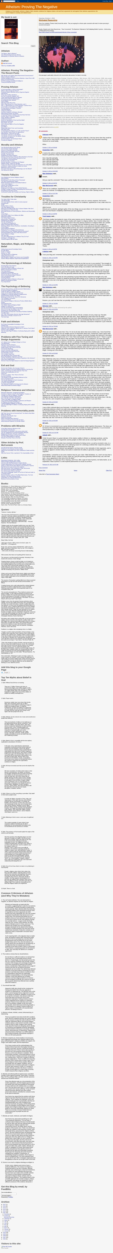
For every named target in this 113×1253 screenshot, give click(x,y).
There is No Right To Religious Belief (10, 399)
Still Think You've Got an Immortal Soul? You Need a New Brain (17, 413)
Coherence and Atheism (7, 137)
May (5, 1224)
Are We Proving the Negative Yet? (10, 96)
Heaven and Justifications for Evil (10, 372)
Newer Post (42, 470)
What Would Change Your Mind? (9, 113)
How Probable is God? (7, 352)
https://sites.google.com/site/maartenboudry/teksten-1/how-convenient (58, 32)
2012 (4, 1211)
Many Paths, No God (6, 122)
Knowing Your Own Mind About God (10, 310)
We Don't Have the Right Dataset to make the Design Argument (17, 360)
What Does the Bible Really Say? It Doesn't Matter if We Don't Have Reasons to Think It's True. (17, 209)
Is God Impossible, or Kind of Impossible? (12, 89)
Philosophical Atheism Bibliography (10, 98)
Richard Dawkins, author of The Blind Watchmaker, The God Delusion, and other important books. (17, 475)
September (7, 1218)
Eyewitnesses (4, 203)
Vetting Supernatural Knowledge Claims (11, 249)
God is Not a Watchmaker (8, 359)
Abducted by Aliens (6, 216)
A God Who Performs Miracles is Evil (10, 428)
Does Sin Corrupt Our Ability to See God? (12, 309)
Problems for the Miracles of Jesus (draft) (12, 449)
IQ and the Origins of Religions (9, 290)
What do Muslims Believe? (8, 77)
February (6, 1229)
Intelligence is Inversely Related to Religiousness (14, 294)
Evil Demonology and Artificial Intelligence (12, 81)
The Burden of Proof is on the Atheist (11, 134)
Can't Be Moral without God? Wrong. (10, 147)
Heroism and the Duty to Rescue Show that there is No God (16, 156)
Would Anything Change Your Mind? (10, 295)
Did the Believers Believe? (8, 228)
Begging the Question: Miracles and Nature (12, 434)
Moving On (4, 125)
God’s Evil (3, 373)
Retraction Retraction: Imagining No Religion (12, 392)
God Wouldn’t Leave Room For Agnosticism (12, 132)
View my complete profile (8, 65)
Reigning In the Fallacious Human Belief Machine (14, 188)
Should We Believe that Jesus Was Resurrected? (14, 232)
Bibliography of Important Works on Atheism (12, 56)
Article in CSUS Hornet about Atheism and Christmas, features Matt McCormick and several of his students (17, 466)
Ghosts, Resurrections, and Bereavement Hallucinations (16, 289)
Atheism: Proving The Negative (31, 7)
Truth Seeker (47, 216)
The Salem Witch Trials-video (9, 199)
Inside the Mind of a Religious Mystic (10, 291)
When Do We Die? (6, 414)
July (5, 1221)
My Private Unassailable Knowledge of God (12, 324)
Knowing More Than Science (8, 265)
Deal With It (4, 126)
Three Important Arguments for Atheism (11, 97)
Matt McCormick (48, 185)
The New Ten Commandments (9, 159)
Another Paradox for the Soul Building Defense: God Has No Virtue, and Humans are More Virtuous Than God (17, 370)
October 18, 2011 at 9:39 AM (50, 402)
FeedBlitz (10, 1197)
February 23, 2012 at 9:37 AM (50, 464)
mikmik (45, 435)
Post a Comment (43, 467)
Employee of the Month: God (8, 416)
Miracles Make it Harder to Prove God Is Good (13, 435)
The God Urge (5, 317)
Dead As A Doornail (6, 417)
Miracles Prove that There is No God (10, 438)
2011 (4, 1212)
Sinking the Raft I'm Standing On (9, 273)
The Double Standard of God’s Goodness (12, 380)
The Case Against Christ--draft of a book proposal (14, 202)
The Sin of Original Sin (7, 222)
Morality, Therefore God (7, 154)
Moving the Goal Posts (7, 121)
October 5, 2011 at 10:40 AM (50, 171)
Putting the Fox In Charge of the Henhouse (12, 230)
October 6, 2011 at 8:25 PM (50, 249)
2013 (4, 1209)
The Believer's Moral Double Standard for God (13, 158)
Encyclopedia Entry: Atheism (8, 100)
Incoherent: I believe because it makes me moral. (14, 166)
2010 (4, 1232)
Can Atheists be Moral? (7, 170)
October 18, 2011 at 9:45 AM (50, 420)
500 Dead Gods (5, 129)
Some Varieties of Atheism (8, 117)
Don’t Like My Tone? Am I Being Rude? (11, 398)
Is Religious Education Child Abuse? (10, 402)
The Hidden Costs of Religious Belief (10, 305)
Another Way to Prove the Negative (10, 116)
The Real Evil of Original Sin (8, 223)
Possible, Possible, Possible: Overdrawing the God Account (16, 189)
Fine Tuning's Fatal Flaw (7, 354)
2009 (4, 1234)
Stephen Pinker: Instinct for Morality (10, 163)
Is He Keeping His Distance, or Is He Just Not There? (15, 130)
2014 (4, 1207)
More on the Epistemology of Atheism (11, 275)
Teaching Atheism (5, 109)
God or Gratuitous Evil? (7, 378)
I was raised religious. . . (7, 184)
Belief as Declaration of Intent (9, 269)
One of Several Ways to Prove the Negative (12, 124)
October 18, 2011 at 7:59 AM (50, 326)
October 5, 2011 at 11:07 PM (50, 193)
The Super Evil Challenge (8, 381)
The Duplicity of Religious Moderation (11, 396)
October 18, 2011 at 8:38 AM (50, 353)
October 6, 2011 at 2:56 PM (50, 213)
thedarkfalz (46, 150)
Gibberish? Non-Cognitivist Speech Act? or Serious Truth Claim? (18, 328)
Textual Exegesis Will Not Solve (9, 239)
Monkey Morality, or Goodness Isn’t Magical (12, 162)
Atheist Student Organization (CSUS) (11, 461)
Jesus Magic (4, 214)
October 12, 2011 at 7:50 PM (50, 303)
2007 (4, 1237)
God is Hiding (4, 101)
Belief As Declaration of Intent (9, 280)
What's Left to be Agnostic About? (10, 90)
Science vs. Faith (5, 253)
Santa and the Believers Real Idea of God (12, 293)
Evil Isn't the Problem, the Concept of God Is (12, 368)
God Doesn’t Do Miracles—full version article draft (14, 431)
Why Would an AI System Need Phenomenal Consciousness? (17, 75)
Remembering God (6, 303)
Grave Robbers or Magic (7, 234)
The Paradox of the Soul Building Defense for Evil (14, 377)
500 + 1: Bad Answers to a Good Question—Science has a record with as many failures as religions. (16, 106)
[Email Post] (40, 127)
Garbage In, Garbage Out (8, 238)
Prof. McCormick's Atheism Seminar (10, 471)
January (6, 1231)
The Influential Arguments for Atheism (11, 54)
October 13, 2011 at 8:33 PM (50, 309)
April (5, 1226)
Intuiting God (4, 325)
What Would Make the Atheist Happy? (11, 385)
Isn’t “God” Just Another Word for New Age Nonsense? (15, 314)
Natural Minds (5, 178)
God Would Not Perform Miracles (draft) (11, 447)
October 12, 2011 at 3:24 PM (50, 285)
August (6, 1220)
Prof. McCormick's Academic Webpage (11, 469)
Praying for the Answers (7, 152)
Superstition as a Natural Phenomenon (11, 477)
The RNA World (5, 343)
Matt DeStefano (48, 173)
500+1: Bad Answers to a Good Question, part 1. (14, 104)
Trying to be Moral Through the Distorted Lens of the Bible (16, 164)
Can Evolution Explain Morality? (9, 148)
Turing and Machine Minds (8, 82)
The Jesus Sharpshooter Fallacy (9, 181)
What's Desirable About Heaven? (9, 224)
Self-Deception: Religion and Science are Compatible (15, 257)
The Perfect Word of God (7, 218)
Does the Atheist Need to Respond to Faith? (12, 327)
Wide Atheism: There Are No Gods (10, 133)
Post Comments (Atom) (52, 474)
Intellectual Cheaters (6, 118)
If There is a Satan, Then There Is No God (12, 374)
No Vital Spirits (5, 250)
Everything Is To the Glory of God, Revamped (13, 180)
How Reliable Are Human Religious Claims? (12, 177)
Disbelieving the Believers (8, 220)
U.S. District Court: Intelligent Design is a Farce (13, 342)
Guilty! (3, 204)
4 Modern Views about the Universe (10, 346)
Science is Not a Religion (7, 329)
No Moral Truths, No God (7, 160)
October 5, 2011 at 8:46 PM (50, 183)
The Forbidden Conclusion (8, 298)
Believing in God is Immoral (8, 167)
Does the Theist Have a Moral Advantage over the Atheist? (16, 168)
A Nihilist (46, 251)
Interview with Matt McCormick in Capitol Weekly (14, 463)
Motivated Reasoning (48, 20)
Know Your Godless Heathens (9, 94)
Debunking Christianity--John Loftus (10, 460)
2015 (4, 1206)
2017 (4, 1204)
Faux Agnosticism (5, 271)
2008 (4, 1235)
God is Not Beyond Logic (7, 267)
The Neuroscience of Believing (9, 254)
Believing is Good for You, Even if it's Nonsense (13, 297)
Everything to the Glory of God (9, 190)
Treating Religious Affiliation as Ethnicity (11, 403)
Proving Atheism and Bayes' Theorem (11, 108)
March (6, 1227)
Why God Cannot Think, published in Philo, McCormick (15, 468)
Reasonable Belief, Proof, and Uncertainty (12, 128)
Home (75, 470)
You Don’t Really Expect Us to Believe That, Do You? (15, 236)
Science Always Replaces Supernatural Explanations (15, 258)
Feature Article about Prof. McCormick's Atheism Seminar (16, 464)
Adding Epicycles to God (7, 255)
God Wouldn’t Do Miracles (8, 430)
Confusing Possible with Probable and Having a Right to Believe (17, 192)
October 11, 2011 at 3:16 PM (50, 257)
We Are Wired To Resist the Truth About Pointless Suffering (16, 311)
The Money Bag (5, 200)
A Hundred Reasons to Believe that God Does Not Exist (15, 114)
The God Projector (6, 299)
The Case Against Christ (7, 207)
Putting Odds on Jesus (7, 206)
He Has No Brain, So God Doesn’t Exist (11, 138)
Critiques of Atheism (6, 110)
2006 (4, 1239)
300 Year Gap (5, 235)
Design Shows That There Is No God (11, 347)
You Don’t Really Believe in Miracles (10, 436)
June (5, 1223)
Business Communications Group (10, 479)
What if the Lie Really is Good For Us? (11, 315)
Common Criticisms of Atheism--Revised (11, 112)
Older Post (109, 470)
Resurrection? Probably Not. (8, 219)
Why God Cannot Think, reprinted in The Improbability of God (17, 453)
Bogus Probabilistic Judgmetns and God (11, 356)
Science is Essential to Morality (9, 150)
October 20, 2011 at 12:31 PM (50, 432)
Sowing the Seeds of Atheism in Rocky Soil (12, 268)
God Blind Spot (5, 313)
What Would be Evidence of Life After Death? (13, 421)
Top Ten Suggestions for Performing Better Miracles (14, 432)
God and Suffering (6, 376)
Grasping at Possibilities (7, 272)
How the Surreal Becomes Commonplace (12, 307)
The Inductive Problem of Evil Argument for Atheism (14, 384)
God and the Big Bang (7, 348)
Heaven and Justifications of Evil (9, 185)
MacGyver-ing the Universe (8, 344)
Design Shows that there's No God (10, 351)
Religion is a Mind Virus (7, 306)
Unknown (46, 134)
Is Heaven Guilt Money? (7, 382)
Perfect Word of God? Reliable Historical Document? (15, 231)
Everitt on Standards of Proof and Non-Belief (12, 120)
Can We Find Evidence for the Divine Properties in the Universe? (18, 358)
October (6, 1215)
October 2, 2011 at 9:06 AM (50, 147)
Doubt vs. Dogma (5, 251)
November (7, 1214)
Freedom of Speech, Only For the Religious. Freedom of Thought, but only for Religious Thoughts (16, 394)
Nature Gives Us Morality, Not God (10, 151)
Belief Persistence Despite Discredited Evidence (13, 182)
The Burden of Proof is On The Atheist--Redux (13, 136)
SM (44, 423)
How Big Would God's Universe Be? (10, 355)
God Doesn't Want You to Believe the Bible (12, 215)
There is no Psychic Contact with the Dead (12, 420)
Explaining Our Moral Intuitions (9, 155)
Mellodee (45, 306)
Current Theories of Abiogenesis (9, 350)
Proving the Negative (6, 140)
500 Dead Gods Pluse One (8, 102)
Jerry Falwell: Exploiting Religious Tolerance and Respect (16, 400)
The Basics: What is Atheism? (9, 53)
